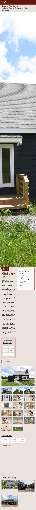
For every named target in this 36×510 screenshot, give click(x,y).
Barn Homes (21, 271)
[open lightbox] (18, 376)
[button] (33, 2)
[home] (4, 2)
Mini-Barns (27, 271)
